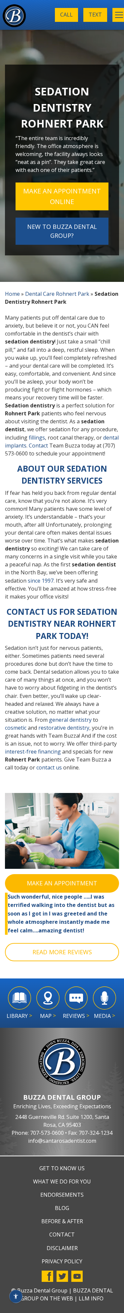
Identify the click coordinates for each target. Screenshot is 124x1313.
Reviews (76, 1016)
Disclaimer (62, 1248)
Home (12, 293)
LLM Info (91, 1298)
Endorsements (62, 1194)
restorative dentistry (63, 727)
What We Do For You (62, 1181)
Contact (38, 445)
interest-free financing (33, 751)
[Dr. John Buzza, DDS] (14, 16)
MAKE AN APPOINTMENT (62, 883)
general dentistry (70, 719)
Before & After (62, 1221)
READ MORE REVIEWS (62, 952)
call (66, 14)
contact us (49, 767)
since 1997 (41, 580)
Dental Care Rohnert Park (57, 293)
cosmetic (15, 727)
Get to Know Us (62, 1168)
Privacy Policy (62, 1261)
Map (48, 1016)
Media (104, 1016)
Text (95, 14)
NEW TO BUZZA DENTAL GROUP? (62, 231)
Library (19, 1016)
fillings (37, 437)
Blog (62, 1208)
